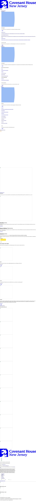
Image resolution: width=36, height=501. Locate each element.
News (2, 86)
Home (0, 192)
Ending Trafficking (3, 10)
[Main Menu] (1, 9)
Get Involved (2, 46)
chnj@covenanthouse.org (6, 465)
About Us (2, 476)
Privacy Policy (3, 478)
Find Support (2, 11)
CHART (2, 474)
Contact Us (2, 477)
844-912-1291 (3, 464)
